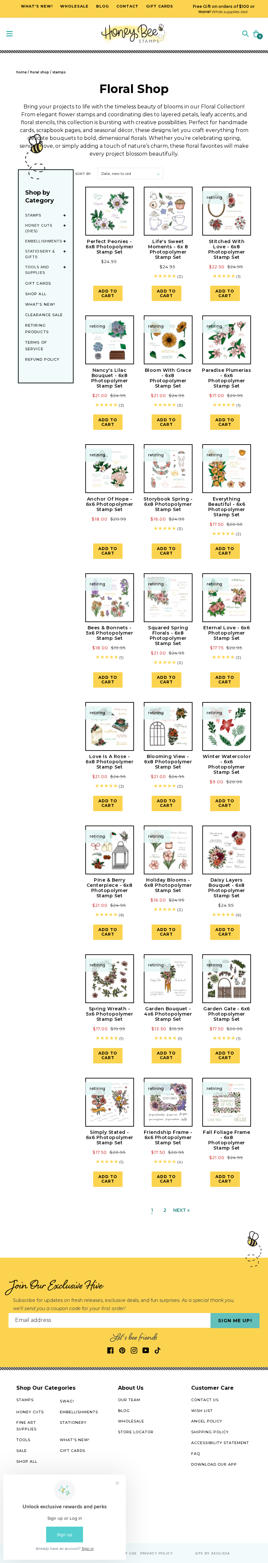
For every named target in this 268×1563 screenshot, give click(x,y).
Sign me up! (235, 1321)
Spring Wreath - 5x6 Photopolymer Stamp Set (109, 1014)
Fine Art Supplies (26, 1425)
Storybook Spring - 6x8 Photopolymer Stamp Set (168, 504)
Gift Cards (38, 283)
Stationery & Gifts (40, 254)
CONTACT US (205, 1400)
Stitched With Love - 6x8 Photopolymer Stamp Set (226, 249)
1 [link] (152, 1210)
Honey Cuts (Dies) (38, 228)
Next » (181, 1210)
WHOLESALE (131, 1421)
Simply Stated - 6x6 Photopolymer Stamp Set (109, 1137)
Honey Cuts (30, 1412)
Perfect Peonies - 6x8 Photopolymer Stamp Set (109, 247)
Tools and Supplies (37, 270)
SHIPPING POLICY (210, 1432)
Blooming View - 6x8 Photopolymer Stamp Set (168, 762)
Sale (21, 1450)
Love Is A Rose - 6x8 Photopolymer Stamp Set (109, 762)
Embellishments (43, 241)
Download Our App (214, 1464)
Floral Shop (39, 72)
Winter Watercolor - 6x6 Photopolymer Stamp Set (227, 764)
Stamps (33, 215)
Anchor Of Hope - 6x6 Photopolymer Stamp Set (109, 504)
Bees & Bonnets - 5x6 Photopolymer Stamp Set (109, 633)
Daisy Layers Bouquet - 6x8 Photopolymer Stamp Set (226, 887)
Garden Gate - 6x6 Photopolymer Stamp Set (226, 1014)
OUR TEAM (129, 1400)
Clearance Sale (44, 315)
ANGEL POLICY (206, 1421)
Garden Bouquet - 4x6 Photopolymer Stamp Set (168, 1014)
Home (21, 72)
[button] (245, 33)
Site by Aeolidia (212, 1553)
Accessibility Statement (220, 1442)
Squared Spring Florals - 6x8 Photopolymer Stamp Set (168, 635)
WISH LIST (202, 1410)
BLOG (124, 1410)
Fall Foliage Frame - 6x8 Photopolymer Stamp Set (226, 1140)
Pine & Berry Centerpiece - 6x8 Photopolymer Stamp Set (110, 887)
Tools (23, 1440)
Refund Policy (42, 359)
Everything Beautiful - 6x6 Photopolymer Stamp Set (226, 506)
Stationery (73, 1422)
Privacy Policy (156, 1553)
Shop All (35, 294)
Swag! (67, 1401)
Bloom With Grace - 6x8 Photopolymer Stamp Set (168, 378)
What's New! (40, 304)
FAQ (195, 1453)
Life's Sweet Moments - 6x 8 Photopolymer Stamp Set (168, 249)
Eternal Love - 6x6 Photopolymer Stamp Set (226, 633)
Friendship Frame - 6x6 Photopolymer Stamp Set (168, 1137)
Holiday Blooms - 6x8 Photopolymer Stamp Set (168, 885)
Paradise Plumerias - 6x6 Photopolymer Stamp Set (226, 378)
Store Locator (136, 1432)
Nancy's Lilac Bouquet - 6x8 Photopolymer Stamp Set (109, 378)
